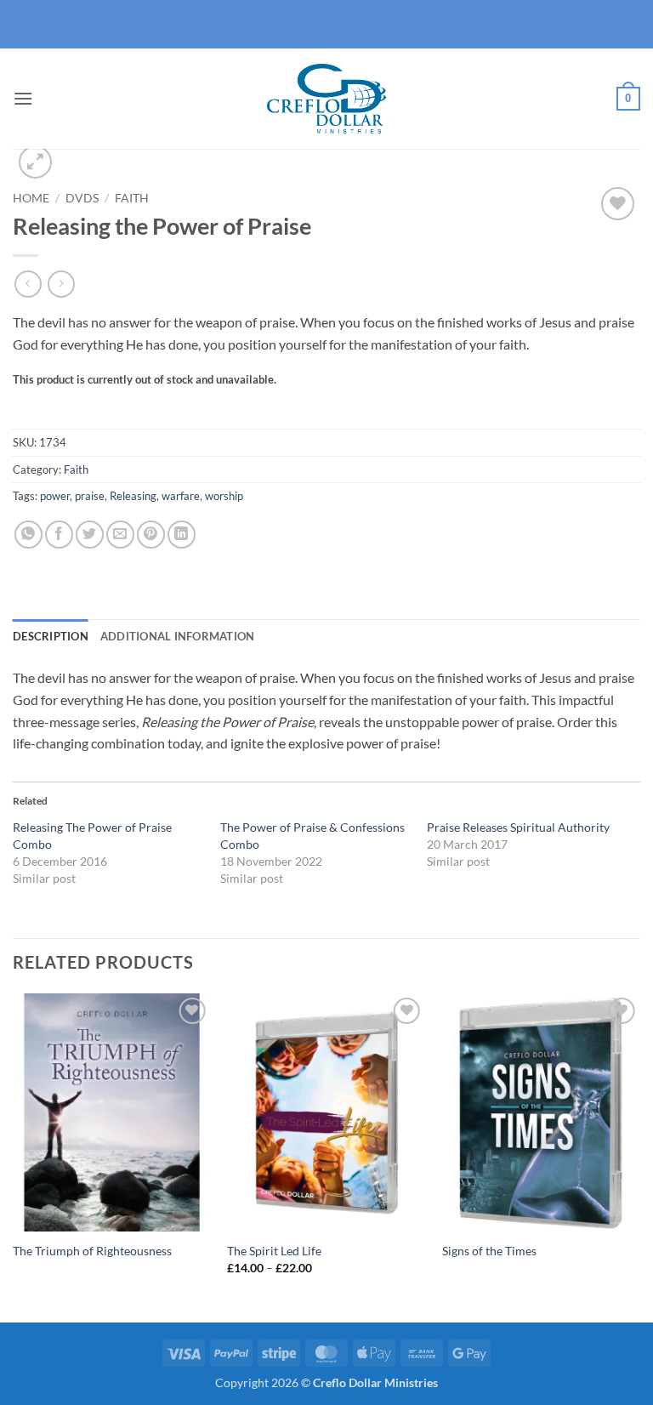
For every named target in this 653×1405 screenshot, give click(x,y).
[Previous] (13, 1156)
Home (31, 198)
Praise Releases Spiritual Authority (518, 827)
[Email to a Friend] (120, 534)
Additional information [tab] (177, 636)
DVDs (82, 198)
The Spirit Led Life (274, 1250)
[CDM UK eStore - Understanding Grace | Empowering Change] (326, 98)
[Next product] (27, 283)
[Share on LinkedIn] (182, 534)
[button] (23, 98)
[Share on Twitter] (90, 534)
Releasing (133, 496)
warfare (181, 496)
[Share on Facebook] (59, 534)
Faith (132, 198)
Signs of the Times (489, 1250)
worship (224, 496)
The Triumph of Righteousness (92, 1250)
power (55, 496)
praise (90, 496)
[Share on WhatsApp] (28, 534)
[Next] (639, 1156)
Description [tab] (50, 636)
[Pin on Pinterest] (151, 534)
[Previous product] (61, 283)
